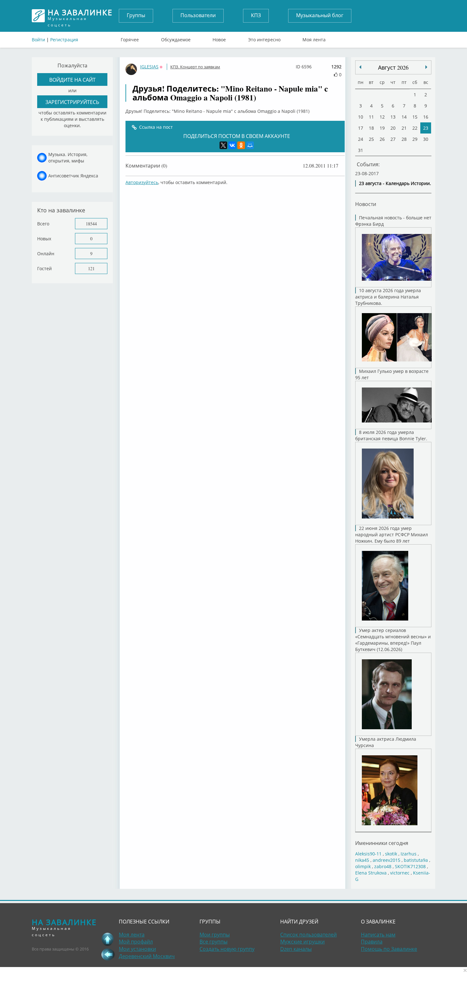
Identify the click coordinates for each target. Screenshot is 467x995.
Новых (44, 239)
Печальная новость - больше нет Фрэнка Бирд (393, 221)
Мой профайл (136, 941)
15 (414, 117)
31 (360, 150)
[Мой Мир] (250, 145)
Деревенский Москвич (147, 956)
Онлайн (45, 253)
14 (404, 117)
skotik (391, 854)
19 (382, 128)
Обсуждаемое (176, 38)
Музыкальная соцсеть (80, 15)
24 (360, 139)
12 (382, 117)
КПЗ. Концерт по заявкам (195, 67)
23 (425, 128)
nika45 (362, 860)
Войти (38, 40)
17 (360, 128)
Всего (43, 224)
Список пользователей (308, 934)
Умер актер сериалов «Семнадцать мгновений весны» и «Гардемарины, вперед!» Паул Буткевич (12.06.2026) (393, 639)
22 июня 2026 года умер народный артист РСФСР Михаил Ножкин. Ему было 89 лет (391, 534)
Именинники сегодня (381, 843)
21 (404, 128)
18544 (91, 224)
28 (404, 139)
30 (425, 139)
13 (393, 117)
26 (382, 139)
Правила (371, 941)
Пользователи (198, 15)
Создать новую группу (227, 948)
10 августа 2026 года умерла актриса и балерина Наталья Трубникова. (388, 296)
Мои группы (215, 934)
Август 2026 (393, 67)
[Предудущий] (426, 67)
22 (414, 128)
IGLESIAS (149, 67)
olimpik (363, 866)
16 (425, 117)
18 (371, 128)
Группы (136, 15)
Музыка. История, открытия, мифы (67, 157)
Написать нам (378, 934)
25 (371, 139)
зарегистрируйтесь (72, 102)
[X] (223, 145)
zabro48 (382, 866)
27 (393, 139)
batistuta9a (416, 860)
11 (371, 117)
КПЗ (256, 15)
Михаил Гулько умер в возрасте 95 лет (392, 374)
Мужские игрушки (302, 941)
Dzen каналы (296, 948)
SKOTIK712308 (410, 866)
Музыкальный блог (319, 15)
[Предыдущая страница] (107, 954)
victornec (399, 873)
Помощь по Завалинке (389, 948)
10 (360, 117)
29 (414, 139)
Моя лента (314, 38)
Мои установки (137, 948)
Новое (219, 38)
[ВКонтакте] (232, 145)
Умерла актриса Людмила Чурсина (385, 742)
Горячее (130, 38)
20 (393, 128)
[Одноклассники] (241, 145)
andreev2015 (386, 860)
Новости (365, 204)
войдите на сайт (72, 79)
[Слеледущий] (360, 67)
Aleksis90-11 (368, 854)
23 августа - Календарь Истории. (395, 183)
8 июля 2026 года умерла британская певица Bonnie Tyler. (391, 435)
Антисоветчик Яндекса (73, 176)
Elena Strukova (371, 873)
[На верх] (107, 939)
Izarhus (408, 854)
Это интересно (264, 38)
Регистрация (64, 40)
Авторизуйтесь (141, 182)
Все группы (213, 941)
